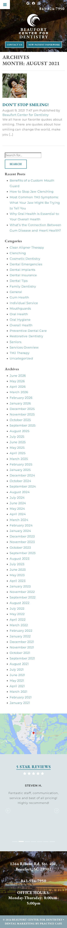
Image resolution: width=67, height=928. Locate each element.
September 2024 (23, 486)
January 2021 (20, 703)
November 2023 (22, 542)
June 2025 (18, 442)
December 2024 (22, 475)
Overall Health (21, 325)
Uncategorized (21, 358)
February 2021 (21, 697)
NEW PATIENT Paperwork (44, 44)
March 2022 (19, 625)
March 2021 (18, 691)
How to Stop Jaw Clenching (32, 191)
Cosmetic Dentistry (25, 259)
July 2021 (17, 669)
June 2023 (18, 569)
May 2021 (17, 680)
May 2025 (17, 447)
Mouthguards (20, 308)
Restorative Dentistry (26, 336)
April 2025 (18, 453)
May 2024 (17, 508)
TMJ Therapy (20, 353)
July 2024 (17, 497)
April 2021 (17, 686)
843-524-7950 (52, 8)
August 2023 (19, 558)
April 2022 (18, 619)
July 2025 (17, 436)
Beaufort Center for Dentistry (25, 115)
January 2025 (20, 470)
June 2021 (17, 675)
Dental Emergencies (26, 264)
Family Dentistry (23, 286)
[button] (7, 807)
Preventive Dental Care (28, 331)
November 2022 (22, 592)
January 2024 (20, 531)
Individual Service (24, 303)
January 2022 (20, 636)
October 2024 (20, 481)
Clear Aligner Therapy (27, 247)
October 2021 (20, 653)
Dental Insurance (23, 275)
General (16, 292)
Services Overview (24, 347)
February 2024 (21, 525)
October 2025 (20, 420)
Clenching (18, 253)
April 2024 (18, 514)
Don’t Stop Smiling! (25, 104)
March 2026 (19, 392)
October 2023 (20, 547)
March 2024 (19, 520)
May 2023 (17, 575)
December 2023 (22, 536)
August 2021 (19, 664)
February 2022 (21, 630)
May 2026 (17, 381)
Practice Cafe (51, 923)
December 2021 (22, 642)
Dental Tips (19, 281)
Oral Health (19, 314)
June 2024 (18, 503)
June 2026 (18, 375)
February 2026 (21, 398)
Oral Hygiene (20, 319)
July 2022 (17, 608)
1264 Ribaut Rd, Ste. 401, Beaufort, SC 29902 (33, 866)
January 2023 (20, 586)
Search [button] (16, 164)
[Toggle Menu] (5, 4)
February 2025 (21, 464)
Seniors (15, 342)
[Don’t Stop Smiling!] (14, 86)
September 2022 (23, 597)
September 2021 (22, 658)
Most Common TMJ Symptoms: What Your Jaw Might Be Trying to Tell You (35, 202)
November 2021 (22, 647)
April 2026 (18, 386)
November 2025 (22, 414)
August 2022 (19, 603)
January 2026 (20, 403)
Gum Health (19, 297)
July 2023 (17, 564)
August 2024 (20, 492)
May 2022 (17, 614)
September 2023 (23, 553)
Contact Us (14, 44)
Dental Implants (22, 270)
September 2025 (23, 425)
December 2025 (22, 409)
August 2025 (19, 431)
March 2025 (19, 459)
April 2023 (18, 581)
